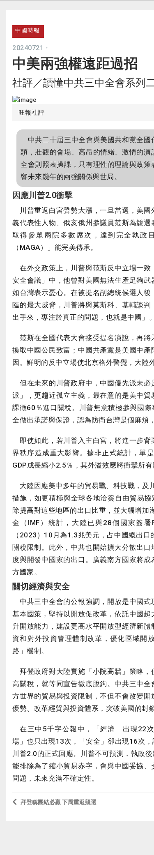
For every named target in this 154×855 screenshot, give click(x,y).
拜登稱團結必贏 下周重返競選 (59, 802)
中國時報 (27, 30)
